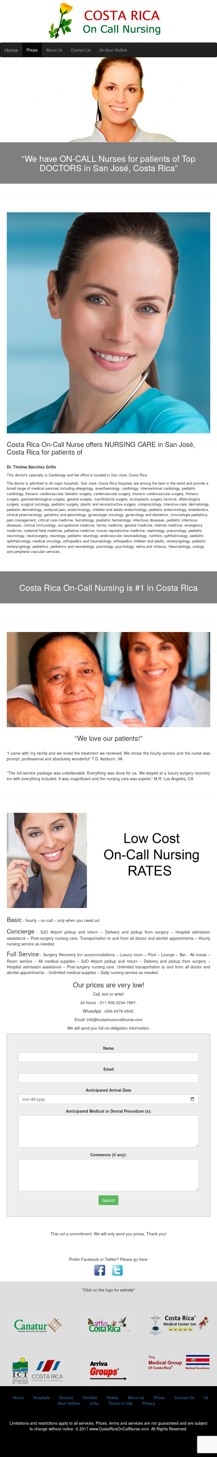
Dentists (90, 1397)
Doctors (66, 1397)
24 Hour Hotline (113, 50)
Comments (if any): (108, 1154)
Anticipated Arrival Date (108, 1090)
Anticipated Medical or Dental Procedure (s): (108, 1111)
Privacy (148, 1403)
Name (108, 1048)
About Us (54, 50)
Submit (108, 1200)
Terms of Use (120, 1403)
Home (11, 50)
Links (94, 1403)
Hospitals (41, 1397)
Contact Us (81, 50)
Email (108, 1069)
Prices (32, 50)
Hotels (112, 1397)
